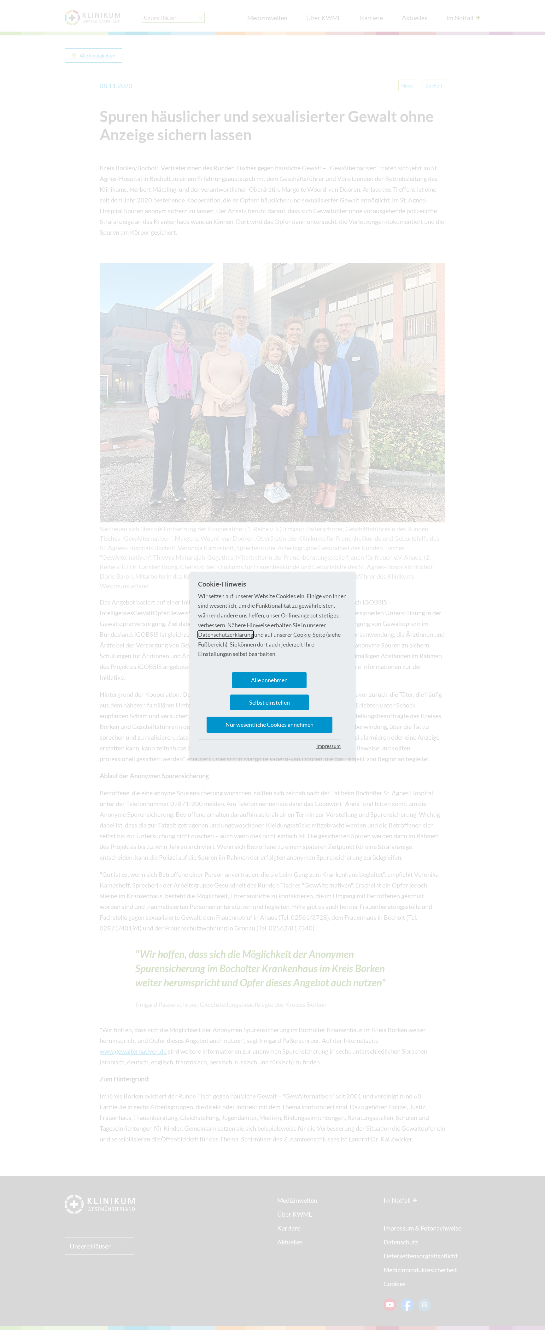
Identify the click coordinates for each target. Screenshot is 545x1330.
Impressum (328, 746)
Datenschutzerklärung (225, 634)
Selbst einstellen (269, 702)
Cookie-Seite (309, 634)
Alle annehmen (269, 680)
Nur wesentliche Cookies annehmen (270, 724)
